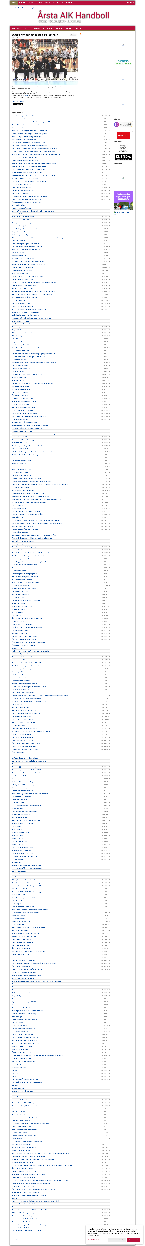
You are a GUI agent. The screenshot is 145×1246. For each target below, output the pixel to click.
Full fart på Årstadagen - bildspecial (23, 853)
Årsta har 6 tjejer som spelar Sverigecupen (25, 767)
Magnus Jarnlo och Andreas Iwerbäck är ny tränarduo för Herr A (31, 481)
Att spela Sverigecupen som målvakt (23, 336)
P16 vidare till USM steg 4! (20, 300)
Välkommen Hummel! (18, 119)
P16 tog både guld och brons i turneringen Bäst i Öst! (28, 261)
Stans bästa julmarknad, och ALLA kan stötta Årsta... (28, 514)
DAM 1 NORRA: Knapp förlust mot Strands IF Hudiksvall (29, 1195)
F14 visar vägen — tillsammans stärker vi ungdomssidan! (29, 181)
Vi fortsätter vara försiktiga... (20, 1025)
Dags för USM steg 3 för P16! (21, 303)
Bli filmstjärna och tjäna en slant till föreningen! (26, 1043)
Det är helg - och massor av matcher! (23, 541)
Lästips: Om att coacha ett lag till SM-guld (35, 34)
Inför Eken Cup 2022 (18, 829)
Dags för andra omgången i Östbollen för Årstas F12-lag (29, 761)
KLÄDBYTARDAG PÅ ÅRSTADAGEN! (23, 258)
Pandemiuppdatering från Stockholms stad (25, 1106)
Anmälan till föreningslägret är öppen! (23, 407)
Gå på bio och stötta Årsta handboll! (23, 737)
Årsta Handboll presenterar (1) (21, 990)
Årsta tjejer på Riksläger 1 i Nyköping (23, 657)
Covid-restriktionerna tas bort (21, 993)
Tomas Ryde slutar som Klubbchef (22, 270)
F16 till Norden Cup (18, 505)
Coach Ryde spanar (18, 101)
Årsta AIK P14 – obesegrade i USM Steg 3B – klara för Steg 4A (31, 131)
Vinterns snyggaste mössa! (20, 559)
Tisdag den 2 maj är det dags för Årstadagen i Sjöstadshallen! (31, 651)
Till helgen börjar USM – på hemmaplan (24, 785)
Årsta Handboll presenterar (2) (21, 987)
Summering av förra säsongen (21, 779)
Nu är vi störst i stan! (18, 1094)
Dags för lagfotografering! (20, 365)
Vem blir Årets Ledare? (19, 678)
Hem (14, 3)
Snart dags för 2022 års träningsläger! (23, 823)
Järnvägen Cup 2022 (18, 838)
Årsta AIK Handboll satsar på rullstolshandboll (26, 713)
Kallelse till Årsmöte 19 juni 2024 (22, 431)
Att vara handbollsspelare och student (23, 333)
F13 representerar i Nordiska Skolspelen (24, 847)
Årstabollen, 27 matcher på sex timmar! (24, 645)
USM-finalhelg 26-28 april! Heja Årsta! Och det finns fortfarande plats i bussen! (36, 452)
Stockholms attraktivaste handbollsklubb (24, 1040)
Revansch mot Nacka (18, 915)
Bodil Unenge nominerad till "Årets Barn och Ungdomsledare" (30, 1124)
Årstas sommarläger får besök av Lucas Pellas (26, 600)
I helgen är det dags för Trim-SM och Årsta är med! (27, 428)
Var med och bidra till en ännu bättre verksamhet (26, 975)
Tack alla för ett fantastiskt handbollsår (24, 746)
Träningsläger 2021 (18, 1097)
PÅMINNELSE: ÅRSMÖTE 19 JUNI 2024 (23, 410)
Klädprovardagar (17, 1017)
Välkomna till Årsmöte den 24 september (24, 1228)
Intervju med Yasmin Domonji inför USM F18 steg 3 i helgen (30, 309)
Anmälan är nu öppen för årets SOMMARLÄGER (26, 663)
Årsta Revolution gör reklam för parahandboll (26, 1216)
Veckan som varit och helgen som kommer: (25, 160)
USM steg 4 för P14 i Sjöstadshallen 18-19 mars (26, 698)
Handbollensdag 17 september (21, 797)
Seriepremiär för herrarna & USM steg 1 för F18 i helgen (29, 166)
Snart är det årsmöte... (18, 1005)
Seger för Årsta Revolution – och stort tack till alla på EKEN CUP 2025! (33, 211)
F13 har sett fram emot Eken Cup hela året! (25, 413)
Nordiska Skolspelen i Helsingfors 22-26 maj (25, 654)
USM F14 (15, 1198)
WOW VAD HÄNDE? (18, 835)
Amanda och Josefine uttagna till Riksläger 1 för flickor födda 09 (32, 294)
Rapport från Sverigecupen (20, 532)
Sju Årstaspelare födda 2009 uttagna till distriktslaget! (28, 357)
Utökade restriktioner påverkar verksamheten (25, 1171)
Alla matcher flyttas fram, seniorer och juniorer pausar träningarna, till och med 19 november (40, 1180)
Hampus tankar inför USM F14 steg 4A (23, 279)
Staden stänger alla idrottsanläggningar (24, 1147)
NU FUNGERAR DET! (18, 380)
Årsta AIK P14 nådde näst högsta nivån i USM (26, 125)
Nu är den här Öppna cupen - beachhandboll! (25, 244)
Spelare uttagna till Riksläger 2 (21, 235)
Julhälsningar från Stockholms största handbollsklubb (28, 951)
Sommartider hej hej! (18, 205)
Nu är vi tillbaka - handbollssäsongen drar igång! (27, 199)
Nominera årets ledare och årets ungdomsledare (27, 1082)
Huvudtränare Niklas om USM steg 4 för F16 (25, 285)
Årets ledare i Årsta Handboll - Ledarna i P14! (25, 639)
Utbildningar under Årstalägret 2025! (23, 190)
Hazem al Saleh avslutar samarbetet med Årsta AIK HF (28, 927)
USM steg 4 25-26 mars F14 (20, 689)
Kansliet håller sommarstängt (21, 814)
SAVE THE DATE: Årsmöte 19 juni (22, 443)
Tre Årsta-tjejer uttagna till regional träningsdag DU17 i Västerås (31, 562)
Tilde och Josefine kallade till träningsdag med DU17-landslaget (31, 318)
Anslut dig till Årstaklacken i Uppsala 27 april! (26, 455)
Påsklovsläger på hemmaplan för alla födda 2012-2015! (29, 701)
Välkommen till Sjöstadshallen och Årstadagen (26, 865)
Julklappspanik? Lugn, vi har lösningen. (24, 139)
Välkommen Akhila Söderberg (21, 487)
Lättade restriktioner (18, 1088)
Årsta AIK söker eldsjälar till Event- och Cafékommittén (28, 169)
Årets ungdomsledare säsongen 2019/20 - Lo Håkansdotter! (30, 1210)
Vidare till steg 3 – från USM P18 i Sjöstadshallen (27, 172)
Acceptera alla (133, 1240)
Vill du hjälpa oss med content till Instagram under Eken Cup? (30, 425)
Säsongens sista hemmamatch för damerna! (25, 912)
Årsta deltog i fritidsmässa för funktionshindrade (27, 618)
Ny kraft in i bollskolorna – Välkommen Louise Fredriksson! (30, 196)
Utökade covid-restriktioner (20, 954)
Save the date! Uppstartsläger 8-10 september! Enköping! (29, 687)
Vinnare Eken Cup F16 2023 (20, 609)
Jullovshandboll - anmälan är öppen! (23, 526)
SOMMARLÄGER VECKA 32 (20, 1049)
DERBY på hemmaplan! (19, 918)
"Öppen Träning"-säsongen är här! (22, 267)
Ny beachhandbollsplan (19, 1067)
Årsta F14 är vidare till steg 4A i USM (23, 719)
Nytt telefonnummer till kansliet (21, 461)
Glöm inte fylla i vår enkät (19, 841)
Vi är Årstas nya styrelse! (19, 571)
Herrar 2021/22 (16, 1064)
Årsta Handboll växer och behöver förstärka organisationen (30, 909)
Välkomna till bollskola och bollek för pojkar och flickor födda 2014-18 (33, 731)
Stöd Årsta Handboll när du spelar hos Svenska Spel (28, 627)
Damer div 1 (15, 1070)
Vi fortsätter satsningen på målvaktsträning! (25, 1192)
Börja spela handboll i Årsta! (20, 351)
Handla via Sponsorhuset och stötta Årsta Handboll (28, 1118)
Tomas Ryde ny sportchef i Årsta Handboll (25, 749)
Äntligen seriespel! (17, 568)
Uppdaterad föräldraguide (20, 1100)
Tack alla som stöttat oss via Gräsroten (24, 972)
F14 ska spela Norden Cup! (20, 1031)
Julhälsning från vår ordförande (21, 1144)
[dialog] (114, 1234)
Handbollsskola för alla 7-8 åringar (22, 942)
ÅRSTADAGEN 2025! (18, 252)
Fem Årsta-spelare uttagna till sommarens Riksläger (28, 446)
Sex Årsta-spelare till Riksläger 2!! (22, 630)
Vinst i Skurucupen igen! (19, 799)
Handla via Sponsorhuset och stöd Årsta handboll (27, 820)
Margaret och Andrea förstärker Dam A (24, 401)
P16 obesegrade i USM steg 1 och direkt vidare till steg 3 (29, 556)
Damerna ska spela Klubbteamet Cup (23, 1028)
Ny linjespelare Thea (18, 612)
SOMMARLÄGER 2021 (18, 1112)
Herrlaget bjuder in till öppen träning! (23, 184)
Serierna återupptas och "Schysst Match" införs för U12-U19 (30, 496)
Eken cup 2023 (16, 615)
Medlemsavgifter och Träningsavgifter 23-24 (25, 574)
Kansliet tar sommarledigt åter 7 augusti (24, 588)
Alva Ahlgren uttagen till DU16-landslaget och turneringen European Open (34, 434)
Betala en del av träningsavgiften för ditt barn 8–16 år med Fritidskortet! (34, 175)
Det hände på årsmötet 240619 (21, 404)
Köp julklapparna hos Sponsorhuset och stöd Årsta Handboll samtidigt (34, 963)
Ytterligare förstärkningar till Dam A (22, 398)
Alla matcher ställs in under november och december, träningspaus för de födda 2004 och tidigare (42, 1165)
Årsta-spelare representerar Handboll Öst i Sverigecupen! (29, 145)
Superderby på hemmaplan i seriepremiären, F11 (27, 805)
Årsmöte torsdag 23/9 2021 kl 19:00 (23, 1034)
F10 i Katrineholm (17, 874)
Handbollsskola (51, 3)
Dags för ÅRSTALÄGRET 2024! (21, 392)
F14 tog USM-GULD (18, 859)
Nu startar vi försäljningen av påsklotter (24, 710)
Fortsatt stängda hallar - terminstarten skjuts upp (27, 1141)
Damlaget (15, 1085)
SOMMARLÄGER (17, 901)
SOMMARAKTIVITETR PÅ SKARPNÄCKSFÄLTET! (26, 1231)
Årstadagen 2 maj (17, 704)
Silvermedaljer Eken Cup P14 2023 (22, 606)
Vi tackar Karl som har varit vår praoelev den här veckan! (29, 324)
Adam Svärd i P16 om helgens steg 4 (23, 288)
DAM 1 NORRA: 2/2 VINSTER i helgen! (23, 1186)
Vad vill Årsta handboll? (19, 776)
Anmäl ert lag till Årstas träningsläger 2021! (25, 1079)
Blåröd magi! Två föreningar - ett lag (23, 1213)
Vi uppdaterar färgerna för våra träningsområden (27, 116)
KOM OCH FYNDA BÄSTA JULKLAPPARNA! (25, 529)
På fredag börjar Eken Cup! (20, 419)
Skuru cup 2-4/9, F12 (18, 802)
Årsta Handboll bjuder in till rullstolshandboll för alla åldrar (30, 794)
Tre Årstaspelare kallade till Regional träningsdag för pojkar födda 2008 (34, 354)
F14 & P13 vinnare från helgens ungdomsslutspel (27, 868)
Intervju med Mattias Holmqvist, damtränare (25, 582)
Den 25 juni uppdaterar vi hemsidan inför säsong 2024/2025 (30, 416)
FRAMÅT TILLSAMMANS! (19, 725)
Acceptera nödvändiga (117, 1240)
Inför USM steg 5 (17, 862)
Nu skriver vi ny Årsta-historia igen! (22, 669)
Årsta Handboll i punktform (20, 999)
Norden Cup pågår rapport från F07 (22, 740)
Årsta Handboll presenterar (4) (21, 948)
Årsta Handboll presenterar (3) (21, 966)
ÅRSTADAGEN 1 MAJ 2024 (20, 464)
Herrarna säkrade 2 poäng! (20, 550)
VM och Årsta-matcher (19, 517)
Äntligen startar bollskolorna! (21, 1008)
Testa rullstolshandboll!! (19, 1022)
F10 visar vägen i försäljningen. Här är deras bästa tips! (28, 142)
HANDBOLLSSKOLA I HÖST (20, 591)
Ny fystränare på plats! (19, 255)
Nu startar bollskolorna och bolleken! (23, 791)
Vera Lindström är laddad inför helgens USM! (25, 312)
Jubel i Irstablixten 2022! (19, 889)
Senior (21, 3)
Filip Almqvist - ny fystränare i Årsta (22, 475)
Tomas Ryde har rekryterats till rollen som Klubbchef (28, 493)
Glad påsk (15, 1109)
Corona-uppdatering (18, 1138)
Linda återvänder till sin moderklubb (23, 624)
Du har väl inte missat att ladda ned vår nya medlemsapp (29, 1156)
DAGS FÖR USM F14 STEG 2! (20, 321)
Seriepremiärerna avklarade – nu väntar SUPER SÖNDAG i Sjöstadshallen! (34, 163)
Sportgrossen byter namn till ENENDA (23, 978)
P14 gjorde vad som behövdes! (21, 734)
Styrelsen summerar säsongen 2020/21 (24, 1002)
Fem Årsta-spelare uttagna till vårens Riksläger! (26, 478)
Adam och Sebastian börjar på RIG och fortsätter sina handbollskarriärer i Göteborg (37, 238)
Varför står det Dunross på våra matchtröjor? (25, 758)
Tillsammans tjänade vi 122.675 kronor (23, 960)
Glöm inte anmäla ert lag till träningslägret (24, 811)
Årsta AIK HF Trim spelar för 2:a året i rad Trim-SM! (27, 249)
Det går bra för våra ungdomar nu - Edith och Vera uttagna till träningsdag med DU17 (37, 523)
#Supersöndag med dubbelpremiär (23, 996)
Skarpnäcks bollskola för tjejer (21, 1058)
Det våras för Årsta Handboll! (21, 681)
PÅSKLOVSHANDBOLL (19, 895)
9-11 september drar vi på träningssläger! (24, 880)
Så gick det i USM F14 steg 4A (21, 273)
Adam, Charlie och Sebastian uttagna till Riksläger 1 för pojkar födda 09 (34, 291)
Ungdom (30, 3)
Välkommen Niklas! (18, 597)
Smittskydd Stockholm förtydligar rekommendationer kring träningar (33, 1159)
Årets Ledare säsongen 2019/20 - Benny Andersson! (28, 1207)
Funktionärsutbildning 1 (19, 371)
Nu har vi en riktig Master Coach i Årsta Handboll (26, 1219)
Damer (14, 1076)
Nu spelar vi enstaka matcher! (21, 1121)
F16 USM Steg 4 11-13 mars (20, 707)
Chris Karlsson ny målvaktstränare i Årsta (24, 422)
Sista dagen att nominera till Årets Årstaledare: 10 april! (28, 264)
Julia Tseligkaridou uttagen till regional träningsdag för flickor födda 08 (34, 362)
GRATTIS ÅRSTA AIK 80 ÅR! (20, 449)
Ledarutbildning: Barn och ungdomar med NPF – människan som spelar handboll (36, 981)
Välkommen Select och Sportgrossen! (23, 1091)
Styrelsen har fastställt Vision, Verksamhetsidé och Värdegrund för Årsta (34, 535)
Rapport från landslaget (19, 508)
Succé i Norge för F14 (18, 877)
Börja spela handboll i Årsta (20, 945)
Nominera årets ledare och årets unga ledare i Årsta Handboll (30, 886)
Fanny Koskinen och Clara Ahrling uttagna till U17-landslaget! (30, 553)
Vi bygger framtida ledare (19, 633)
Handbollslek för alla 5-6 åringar (22, 939)
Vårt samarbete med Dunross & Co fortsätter (25, 157)
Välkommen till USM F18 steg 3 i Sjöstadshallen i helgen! (29, 502)
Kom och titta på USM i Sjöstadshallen (23, 722)
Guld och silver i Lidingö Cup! (21, 368)
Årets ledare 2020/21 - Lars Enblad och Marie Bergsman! (29, 984)
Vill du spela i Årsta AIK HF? (20, 386)
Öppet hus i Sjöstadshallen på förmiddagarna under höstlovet (31, 1183)
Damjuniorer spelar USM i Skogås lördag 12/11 (26, 770)
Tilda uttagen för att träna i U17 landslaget (25, 728)
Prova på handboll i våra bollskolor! (22, 1127)
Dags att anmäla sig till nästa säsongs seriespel (26, 883)
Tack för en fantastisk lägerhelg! (22, 187)
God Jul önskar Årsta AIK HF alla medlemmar (25, 315)
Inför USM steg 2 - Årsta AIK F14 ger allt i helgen (26, 137)
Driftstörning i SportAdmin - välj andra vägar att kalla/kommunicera (32, 383)
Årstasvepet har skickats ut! (20, 395)
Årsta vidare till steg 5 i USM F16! (22, 469)
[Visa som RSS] (81, 35)
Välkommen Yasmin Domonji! (21, 389)
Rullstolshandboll (17, 808)
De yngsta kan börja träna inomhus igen (24, 1135)
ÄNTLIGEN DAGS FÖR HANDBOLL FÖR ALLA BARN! (28, 374)
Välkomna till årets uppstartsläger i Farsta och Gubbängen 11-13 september (35, 1225)
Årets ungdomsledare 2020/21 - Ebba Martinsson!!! (27, 1011)
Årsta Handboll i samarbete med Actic (23, 692)
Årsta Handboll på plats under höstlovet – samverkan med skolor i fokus (34, 148)
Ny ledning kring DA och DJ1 (21, 345)
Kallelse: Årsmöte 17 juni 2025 (21, 220)
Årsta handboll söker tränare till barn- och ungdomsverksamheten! (32, 538)
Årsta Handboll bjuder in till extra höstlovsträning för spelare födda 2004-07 (35, 1189)
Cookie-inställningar (17, 1240)
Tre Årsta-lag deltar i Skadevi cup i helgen (24, 547)
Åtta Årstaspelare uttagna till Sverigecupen (25, 577)
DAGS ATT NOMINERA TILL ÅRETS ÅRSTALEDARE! (27, 276)
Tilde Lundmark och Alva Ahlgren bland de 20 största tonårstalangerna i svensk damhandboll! (40, 484)
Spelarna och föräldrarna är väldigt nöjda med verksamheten (30, 782)
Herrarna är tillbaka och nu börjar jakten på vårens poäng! (29, 134)
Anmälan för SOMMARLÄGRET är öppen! (24, 1103)
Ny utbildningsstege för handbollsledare (24, 1019)
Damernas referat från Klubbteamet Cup (24, 1014)
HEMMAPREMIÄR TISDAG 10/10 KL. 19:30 (24, 565)
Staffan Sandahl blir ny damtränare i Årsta (24, 490)
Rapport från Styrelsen (19, 330)
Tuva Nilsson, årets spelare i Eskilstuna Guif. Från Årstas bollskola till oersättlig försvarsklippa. (41, 695)
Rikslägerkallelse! (17, 128)
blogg (27, 95)
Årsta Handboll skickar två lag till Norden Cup (26, 743)
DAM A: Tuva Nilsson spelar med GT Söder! (25, 1037)
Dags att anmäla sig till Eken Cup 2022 (23, 898)
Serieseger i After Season (20, 621)
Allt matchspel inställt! (18, 1115)
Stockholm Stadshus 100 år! (20, 594)
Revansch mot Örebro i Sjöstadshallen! (24, 936)
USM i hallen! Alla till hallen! (20, 472)
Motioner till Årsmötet (18, 241)
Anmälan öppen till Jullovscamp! (22, 327)
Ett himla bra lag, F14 (18, 603)
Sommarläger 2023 (18, 672)
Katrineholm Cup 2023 (18, 660)
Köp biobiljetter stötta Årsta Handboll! (23, 579)
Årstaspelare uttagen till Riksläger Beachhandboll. (27, 202)
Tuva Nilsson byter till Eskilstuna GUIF (23, 907)
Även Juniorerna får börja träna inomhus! (24, 1129)
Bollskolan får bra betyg (19, 788)
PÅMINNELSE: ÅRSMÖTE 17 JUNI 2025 (23, 217)
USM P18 (15, 339)
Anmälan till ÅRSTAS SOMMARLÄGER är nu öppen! (27, 892)
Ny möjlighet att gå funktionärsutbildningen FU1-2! (27, 544)
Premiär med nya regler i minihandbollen (24, 1204)
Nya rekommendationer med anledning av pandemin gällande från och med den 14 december (40, 1153)
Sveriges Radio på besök (19, 1132)
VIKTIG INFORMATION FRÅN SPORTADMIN (25, 297)
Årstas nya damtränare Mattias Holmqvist (24, 684)
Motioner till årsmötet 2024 (20, 437)
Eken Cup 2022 (16, 826)
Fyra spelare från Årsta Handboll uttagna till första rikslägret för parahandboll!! (36, 1201)
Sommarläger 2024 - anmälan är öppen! (24, 440)
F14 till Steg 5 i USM (18, 904)
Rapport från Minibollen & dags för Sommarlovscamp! (28, 232)
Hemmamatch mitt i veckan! (20, 930)
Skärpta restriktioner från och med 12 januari (25, 933)
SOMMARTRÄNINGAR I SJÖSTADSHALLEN (25, 1046)
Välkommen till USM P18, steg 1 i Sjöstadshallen (26, 178)
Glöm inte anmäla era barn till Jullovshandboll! (26, 511)
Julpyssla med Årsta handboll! (21, 1150)
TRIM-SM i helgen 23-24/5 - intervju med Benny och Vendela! (30, 229)
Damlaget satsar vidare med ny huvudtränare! (25, 223)
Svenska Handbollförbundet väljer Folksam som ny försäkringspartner (33, 151)
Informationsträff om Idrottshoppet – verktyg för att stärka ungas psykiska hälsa (36, 154)
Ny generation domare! (19, 342)
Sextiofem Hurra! (17, 648)
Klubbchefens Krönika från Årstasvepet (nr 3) (26, 348)
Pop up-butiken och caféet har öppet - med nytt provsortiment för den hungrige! (36, 520)
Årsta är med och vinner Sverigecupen (23, 764)
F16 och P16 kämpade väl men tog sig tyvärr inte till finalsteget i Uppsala (34, 282)
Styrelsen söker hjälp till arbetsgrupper (24, 1177)
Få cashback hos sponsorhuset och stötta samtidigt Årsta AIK (31, 122)
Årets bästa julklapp (18, 752)
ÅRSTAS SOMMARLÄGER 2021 (21, 1052)
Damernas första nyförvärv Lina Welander (24, 636)
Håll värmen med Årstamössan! (21, 716)
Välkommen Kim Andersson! (20, 585)
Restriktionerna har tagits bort (21, 921)
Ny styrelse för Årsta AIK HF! (20, 214)
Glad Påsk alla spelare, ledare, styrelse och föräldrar (28, 666)
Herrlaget (15, 1073)
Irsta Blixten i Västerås (18, 675)
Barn (39, 3)
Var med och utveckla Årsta (20, 832)
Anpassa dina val (93, 1239)
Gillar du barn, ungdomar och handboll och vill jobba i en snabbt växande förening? (37, 1055)
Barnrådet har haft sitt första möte (22, 1162)
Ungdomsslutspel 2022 (19, 871)
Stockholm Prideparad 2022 (20, 817)
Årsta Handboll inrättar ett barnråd (22, 1168)
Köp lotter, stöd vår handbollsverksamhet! (24, 1061)
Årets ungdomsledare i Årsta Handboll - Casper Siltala (28, 642)
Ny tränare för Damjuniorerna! (21, 226)
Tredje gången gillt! (18, 924)
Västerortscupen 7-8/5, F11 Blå (21, 850)
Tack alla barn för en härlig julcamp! (23, 306)
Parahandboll (66, 3)
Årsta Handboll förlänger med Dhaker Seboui (26, 773)
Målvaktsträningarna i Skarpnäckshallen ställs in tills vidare (30, 1174)
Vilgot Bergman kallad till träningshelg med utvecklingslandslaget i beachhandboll (37, 499)
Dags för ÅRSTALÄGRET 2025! (21, 193)
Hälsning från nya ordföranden (21, 208)
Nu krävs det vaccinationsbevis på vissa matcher (27, 969)
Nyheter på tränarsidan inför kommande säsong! (27, 247)
